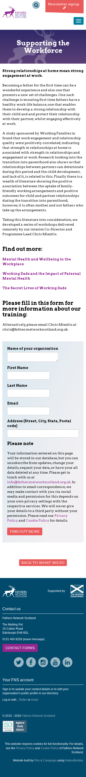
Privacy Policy (25, 748)
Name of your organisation (32, 348)
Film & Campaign (45, 760)
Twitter (23, 699)
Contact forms (20, 648)
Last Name (17, 385)
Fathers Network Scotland (38, 715)
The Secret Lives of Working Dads (34, 288)
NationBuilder (74, 760)
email (34, 699)
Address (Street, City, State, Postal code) (39, 423)
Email (12, 403)
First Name (17, 368)
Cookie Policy (37, 520)
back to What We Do (43, 563)
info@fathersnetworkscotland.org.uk (38, 482)
